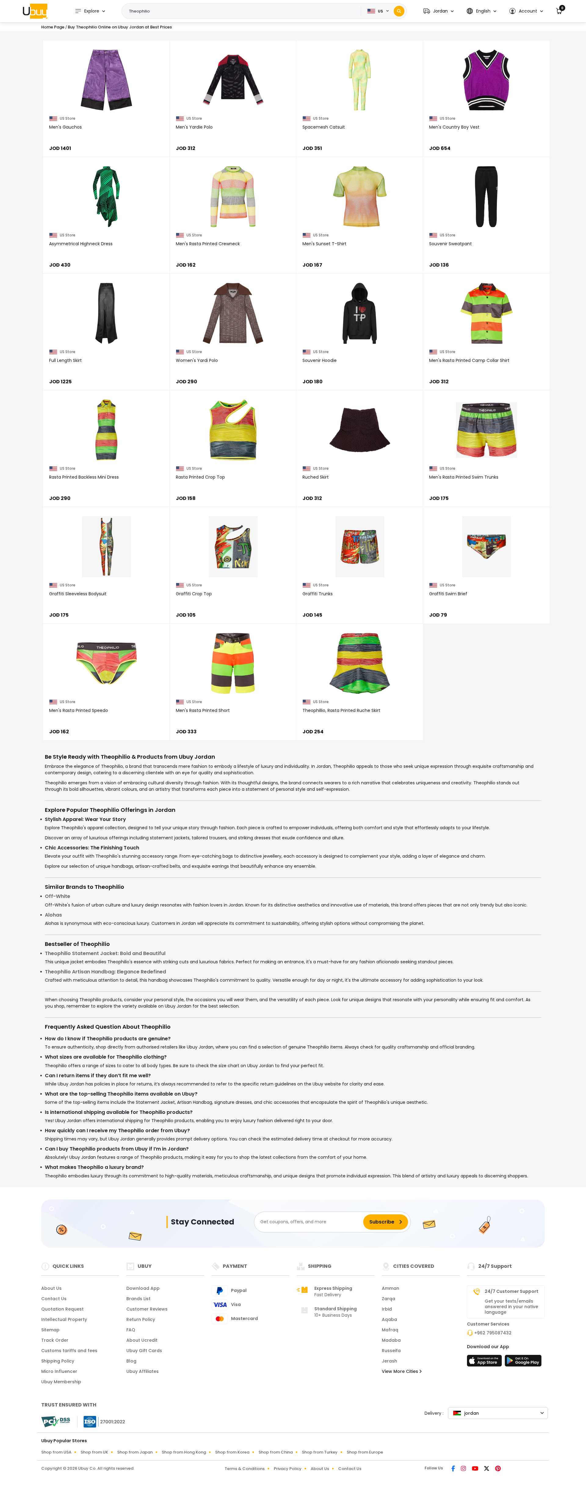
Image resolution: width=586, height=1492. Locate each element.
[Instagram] (463, 1469)
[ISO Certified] (101, 1421)
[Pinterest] (498, 1469)
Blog (131, 1361)
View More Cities (400, 1371)
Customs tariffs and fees (69, 1351)
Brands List (138, 1299)
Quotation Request (62, 1309)
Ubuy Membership (61, 1382)
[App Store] (485, 1362)
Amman (390, 1288)
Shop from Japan (135, 1452)
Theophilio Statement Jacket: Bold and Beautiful (105, 953)
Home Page (52, 27)
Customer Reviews (147, 1309)
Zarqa (388, 1299)
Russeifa (391, 1351)
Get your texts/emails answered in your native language (511, 1306)
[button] (438, 11)
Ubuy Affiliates (142, 1371)
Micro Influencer (59, 1371)
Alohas (53, 914)
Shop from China (276, 1452)
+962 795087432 (493, 1333)
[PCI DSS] (55, 1421)
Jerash (389, 1361)
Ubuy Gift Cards (144, 1351)
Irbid (387, 1309)
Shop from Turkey (320, 1452)
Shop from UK (94, 1452)
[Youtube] (475, 1469)
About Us (51, 1288)
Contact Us (54, 1299)
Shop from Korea (232, 1452)
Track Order (54, 1340)
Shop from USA (56, 1452)
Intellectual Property (64, 1319)
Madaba (391, 1340)
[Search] (399, 11)
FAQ (130, 1330)
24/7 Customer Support (511, 1291)
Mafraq (390, 1330)
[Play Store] (523, 1362)
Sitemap (50, 1330)
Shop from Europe (365, 1452)
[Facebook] (453, 1469)
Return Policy (140, 1319)
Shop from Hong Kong (184, 1452)
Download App (143, 1288)
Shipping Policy (57, 1361)
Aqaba (389, 1319)
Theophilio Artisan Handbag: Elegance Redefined (105, 971)
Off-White (57, 896)
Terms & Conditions (245, 1469)
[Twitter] (487, 1469)
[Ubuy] (35, 11)
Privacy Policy (288, 1469)
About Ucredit (141, 1340)
